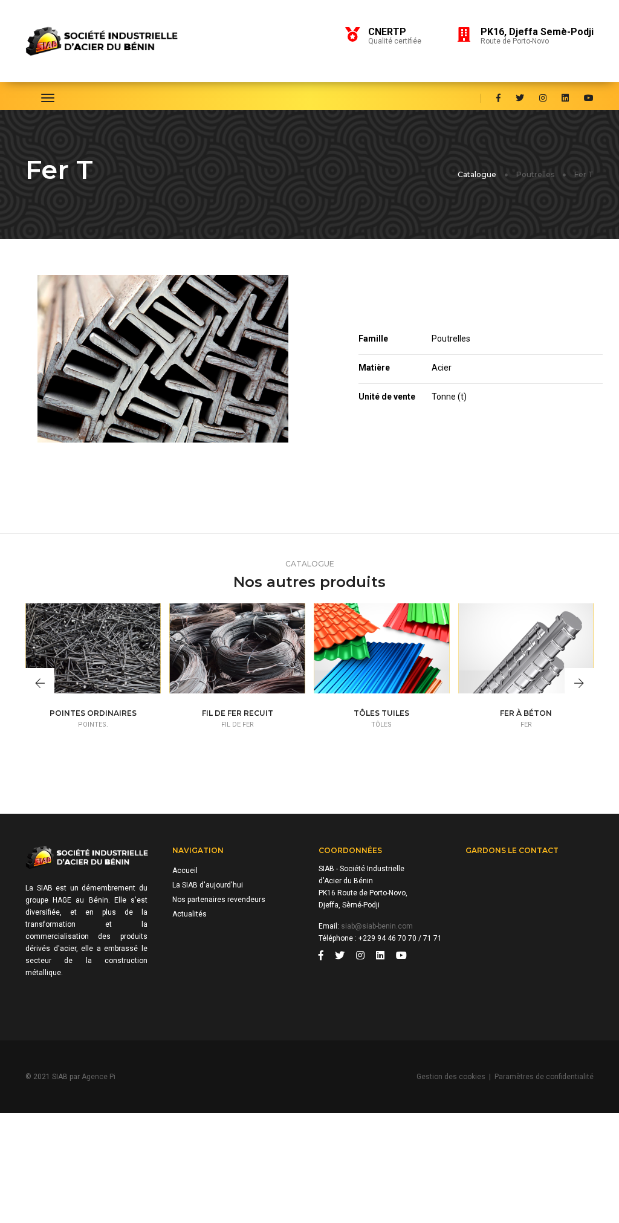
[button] (39, 684)
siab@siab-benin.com (377, 926)
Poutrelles (535, 174)
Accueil (185, 870)
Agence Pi (98, 1076)
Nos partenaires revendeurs (218, 899)
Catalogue (477, 174)
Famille (373, 338)
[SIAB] (114, 41)
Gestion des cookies (450, 1076)
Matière (374, 367)
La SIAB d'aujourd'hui (207, 885)
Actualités (189, 914)
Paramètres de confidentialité (544, 1076)
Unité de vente (386, 396)
